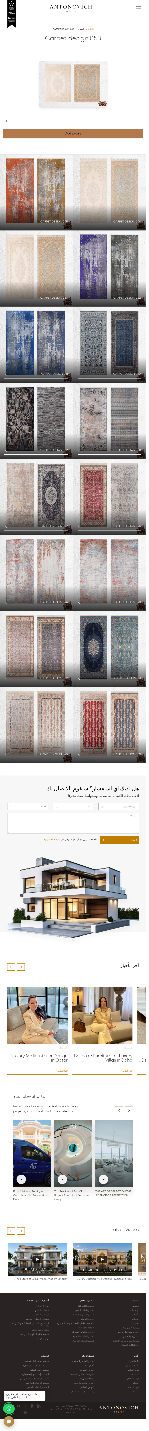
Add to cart (73, 133)
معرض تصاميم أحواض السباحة (80, 1392)
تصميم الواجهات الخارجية (82, 1315)
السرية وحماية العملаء (128, 1332)
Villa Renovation (86, 1328)
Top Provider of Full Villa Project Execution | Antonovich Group (72, 1195)
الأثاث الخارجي (132, 1366)
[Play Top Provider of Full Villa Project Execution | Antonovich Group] (73, 1153)
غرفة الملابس (133, 1370)
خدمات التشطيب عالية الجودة (35, 1366)
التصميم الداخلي (86, 1301)
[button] (11, 967)
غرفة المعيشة (132, 1387)
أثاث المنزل (133, 1361)
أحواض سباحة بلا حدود (84, 1383)
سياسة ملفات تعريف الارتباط (126, 1341)
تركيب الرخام (43, 1339)
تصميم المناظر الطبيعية (83, 1361)
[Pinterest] (25, 1412)
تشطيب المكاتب (41, 1315)
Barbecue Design (40, 1330)
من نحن (135, 1306)
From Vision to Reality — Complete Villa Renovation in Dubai (31, 1195)
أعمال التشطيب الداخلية (38, 1301)
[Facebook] (25, 1406)
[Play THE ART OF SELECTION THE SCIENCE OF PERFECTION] (114, 1153)
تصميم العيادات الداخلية (83, 1341)
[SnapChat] (32, 1406)
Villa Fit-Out (43, 1306)
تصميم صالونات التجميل (83, 1332)
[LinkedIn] (39, 1406)
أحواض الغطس (87, 1387)
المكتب (135, 1374)
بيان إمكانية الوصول (130, 1345)
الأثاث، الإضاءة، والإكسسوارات (35, 1374)
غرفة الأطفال (133, 1379)
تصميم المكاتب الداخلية (83, 1337)
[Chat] (9, 1421)
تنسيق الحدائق (87, 1356)
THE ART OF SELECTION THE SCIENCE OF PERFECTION (113, 1193)
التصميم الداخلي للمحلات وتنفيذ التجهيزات (75, 1323)
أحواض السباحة (87, 1370)
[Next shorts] (129, 1110)
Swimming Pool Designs (82, 1374)
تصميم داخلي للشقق (84, 1310)
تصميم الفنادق (87, 1319)
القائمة (136, 1301)
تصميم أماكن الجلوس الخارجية (35, 1334)
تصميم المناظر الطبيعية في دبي (34, 1379)
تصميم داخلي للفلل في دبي (36, 1361)
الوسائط (135, 1319)
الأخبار (136, 1315)
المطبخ (135, 1392)
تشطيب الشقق (42, 1310)
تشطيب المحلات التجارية (37, 1319)
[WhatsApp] (9, 1408)
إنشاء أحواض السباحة (84, 1379)
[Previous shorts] (119, 1110)
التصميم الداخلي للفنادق (38, 1387)
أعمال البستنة (87, 1366)
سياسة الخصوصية (52, 840)
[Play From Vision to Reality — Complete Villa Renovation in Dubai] (32, 1153)
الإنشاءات (134, 1310)
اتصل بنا (135, 1323)
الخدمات (45, 1356)
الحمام (136, 1383)
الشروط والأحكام (131, 1337)
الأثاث (136, 1356)
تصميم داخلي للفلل (85, 1306)
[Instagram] (18, 1406)
